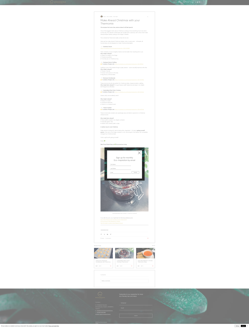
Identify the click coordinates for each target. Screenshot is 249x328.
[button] (139, 153)
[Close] (247, 326)
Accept (243, 326)
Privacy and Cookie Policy (53, 326)
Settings (237, 326)
